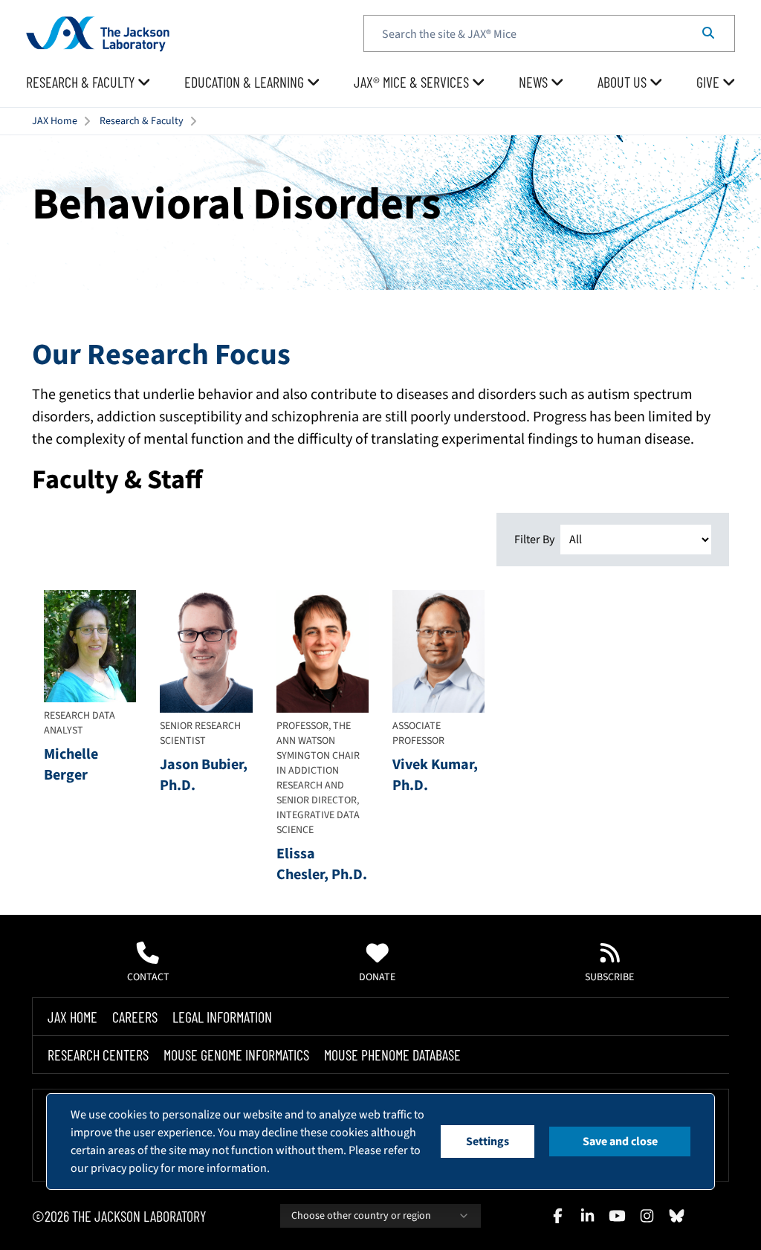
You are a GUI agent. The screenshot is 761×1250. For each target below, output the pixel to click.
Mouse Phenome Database (392, 1054)
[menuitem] (88, 82)
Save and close (620, 1141)
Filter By (534, 539)
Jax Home (72, 1017)
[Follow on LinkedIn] (587, 1216)
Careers (135, 1017)
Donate (377, 977)
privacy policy (124, 1168)
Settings (487, 1141)
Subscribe (609, 977)
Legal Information (222, 1017)
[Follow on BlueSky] (676, 1216)
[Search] (708, 33)
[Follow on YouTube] (617, 1216)
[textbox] (549, 33)
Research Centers (98, 1054)
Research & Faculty (142, 121)
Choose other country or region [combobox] (361, 1215)
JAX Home (54, 121)
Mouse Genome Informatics (236, 1054)
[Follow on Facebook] (557, 1216)
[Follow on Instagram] (646, 1216)
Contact (148, 977)
